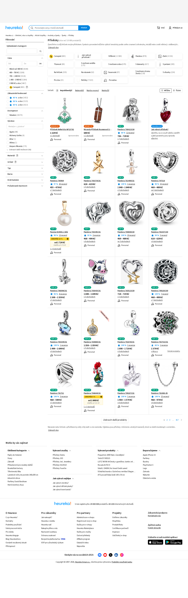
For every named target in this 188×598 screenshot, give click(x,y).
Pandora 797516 (158, 181)
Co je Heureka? (12, 517)
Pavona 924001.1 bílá (59, 232)
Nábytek (146, 475)
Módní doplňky (40, 35)
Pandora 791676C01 (126, 342)
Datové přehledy (83, 535)
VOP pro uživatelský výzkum (52, 542)
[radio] (8, 98)
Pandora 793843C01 (92, 291)
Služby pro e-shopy (84, 524)
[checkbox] (8, 69)
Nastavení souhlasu (49, 532)
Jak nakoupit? (46, 517)
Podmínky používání (13, 524)
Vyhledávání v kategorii (16, 46)
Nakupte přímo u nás (49, 528)
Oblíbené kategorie (17, 450)
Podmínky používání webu (122, 562)
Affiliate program (83, 539)
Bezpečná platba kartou (50, 539)
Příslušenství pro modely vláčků (20, 465)
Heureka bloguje (12, 535)
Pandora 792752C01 (159, 342)
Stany (10, 458)
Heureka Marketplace (85, 528)
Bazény (146, 461)
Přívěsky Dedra (59, 455)
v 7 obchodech (123, 139)
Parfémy (146, 458)
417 (177, 420)
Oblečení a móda (149, 478)
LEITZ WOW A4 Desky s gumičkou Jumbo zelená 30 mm (116, 461)
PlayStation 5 (148, 465)
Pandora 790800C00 (126, 232)
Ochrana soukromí (48, 535)
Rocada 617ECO (104, 465)
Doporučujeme (150, 450)
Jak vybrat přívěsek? (159, 129)
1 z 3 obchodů (89, 407)
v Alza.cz (154, 351)
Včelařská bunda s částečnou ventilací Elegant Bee (116, 471)
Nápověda (81, 546)
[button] (22, 51)
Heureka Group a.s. (82, 562)
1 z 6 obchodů (55, 249)
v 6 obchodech (89, 241)
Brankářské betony (15, 468)
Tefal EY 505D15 (104, 458)
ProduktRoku (117, 524)
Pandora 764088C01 (92, 342)
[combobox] (54, 28)
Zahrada (146, 471)
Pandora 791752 (57, 393)
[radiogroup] (25, 101)
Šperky (64, 35)
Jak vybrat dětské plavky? (63, 486)
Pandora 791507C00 (159, 232)
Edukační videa (83, 542)
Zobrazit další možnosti (18, 150)
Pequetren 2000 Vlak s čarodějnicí (111, 455)
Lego (145, 468)
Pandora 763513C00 (126, 291)
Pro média (10, 532)
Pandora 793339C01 (58, 342)
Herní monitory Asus (16, 485)
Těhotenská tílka (14, 471)
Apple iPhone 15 (149, 455)
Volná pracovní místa (14, 528)
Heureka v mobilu (48, 521)
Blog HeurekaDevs (13, 539)
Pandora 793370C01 (92, 181)
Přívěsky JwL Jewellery (62, 461)
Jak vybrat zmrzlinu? (61, 483)
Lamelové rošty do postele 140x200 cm (23, 475)
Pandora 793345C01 (92, 232)
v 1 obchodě (55, 136)
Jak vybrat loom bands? (62, 489)
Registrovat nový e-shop (86, 521)
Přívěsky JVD (58, 458)
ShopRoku (116, 521)
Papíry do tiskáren (15, 455)
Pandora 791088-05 (159, 393)
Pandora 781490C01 (126, 181)
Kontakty (9, 521)
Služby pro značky (84, 532)
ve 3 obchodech (157, 190)
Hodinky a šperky (54, 35)
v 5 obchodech (89, 187)
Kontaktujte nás (154, 515)
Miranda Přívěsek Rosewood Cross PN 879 (98, 129)
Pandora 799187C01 (126, 393)
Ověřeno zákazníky (119, 517)
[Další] (181, 420)
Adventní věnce (14, 478)
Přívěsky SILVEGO (60, 465)
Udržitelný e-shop (119, 535)
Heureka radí (46, 524)
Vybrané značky (60, 450)
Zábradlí (11, 461)
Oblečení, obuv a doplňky (24, 35)
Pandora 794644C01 (92, 393)
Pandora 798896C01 (58, 291)
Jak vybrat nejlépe (62, 478)
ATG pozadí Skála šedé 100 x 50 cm (111, 475)
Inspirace (116, 532)
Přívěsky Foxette (59, 468)
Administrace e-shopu (85, 517)
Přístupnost (10, 546)
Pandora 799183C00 (159, 291)
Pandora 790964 (57, 181)
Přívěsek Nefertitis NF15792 (62, 129)
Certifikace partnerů (120, 528)
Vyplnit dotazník (154, 528)
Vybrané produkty (106, 450)
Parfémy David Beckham (17, 481)
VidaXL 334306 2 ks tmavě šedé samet (112, 468)
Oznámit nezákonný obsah (16, 542)
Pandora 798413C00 (126, 129)
